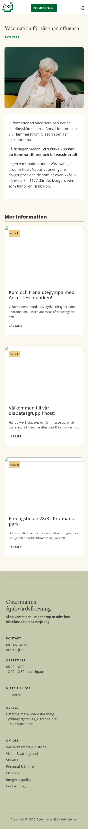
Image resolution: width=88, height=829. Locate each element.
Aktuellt (12, 37)
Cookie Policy (16, 786)
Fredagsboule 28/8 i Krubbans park (44, 506)
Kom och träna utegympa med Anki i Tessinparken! (44, 280)
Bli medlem (42, 8)
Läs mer (15, 326)
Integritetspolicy (18, 779)
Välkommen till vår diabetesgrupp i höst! (44, 396)
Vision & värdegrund (22, 753)
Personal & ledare (20, 766)
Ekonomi (13, 773)
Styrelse (12, 760)
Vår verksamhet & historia (26, 747)
